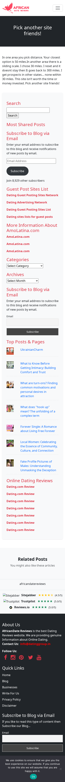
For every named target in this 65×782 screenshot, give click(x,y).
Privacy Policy (11, 699)
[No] (60, 769)
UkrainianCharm (31, 350)
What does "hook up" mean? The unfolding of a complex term (37, 411)
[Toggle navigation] (58, 8)
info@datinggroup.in (35, 644)
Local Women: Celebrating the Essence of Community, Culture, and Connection (38, 446)
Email (9, 316)
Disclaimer (9, 706)
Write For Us (10, 693)
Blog (5, 681)
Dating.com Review (20, 487)
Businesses (9, 687)
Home (6, 675)
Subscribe (17, 171)
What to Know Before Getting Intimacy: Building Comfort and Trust (38, 368)
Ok (33, 776)
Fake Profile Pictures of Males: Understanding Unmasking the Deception (38, 466)
